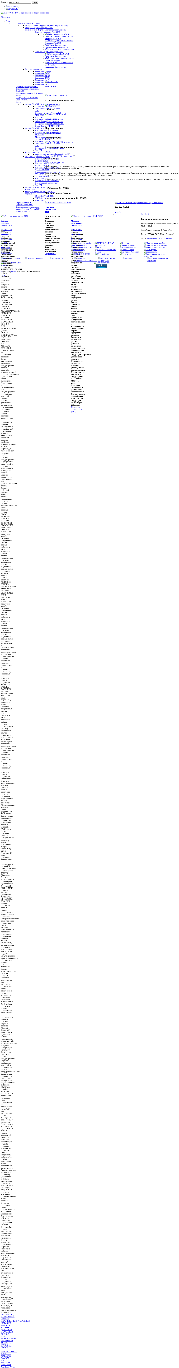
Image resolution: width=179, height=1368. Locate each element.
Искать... (4, 2)
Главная (48, 152)
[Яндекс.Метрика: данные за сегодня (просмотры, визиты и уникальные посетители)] (102, 263)
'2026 (47, 39)
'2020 (47, 58)
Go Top (4, 275)
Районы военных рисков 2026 (6, 223)
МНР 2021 (75, 234)
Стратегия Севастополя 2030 (50, 209)
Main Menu (5, 17)
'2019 (47, 77)
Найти (35, 2)
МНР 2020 (5, 248)
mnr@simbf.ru (166, 238)
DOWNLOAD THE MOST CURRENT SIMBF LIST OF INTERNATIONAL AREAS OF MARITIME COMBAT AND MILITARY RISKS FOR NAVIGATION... (9, 1354)
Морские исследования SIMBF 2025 (77, 223)
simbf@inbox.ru (153, 238)
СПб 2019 (49, 67)
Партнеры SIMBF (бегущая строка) (59, 156)
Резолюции (51, 119)
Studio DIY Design (8, 271)
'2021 (47, 48)
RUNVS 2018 (50, 86)
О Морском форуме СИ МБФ (57, 154)
